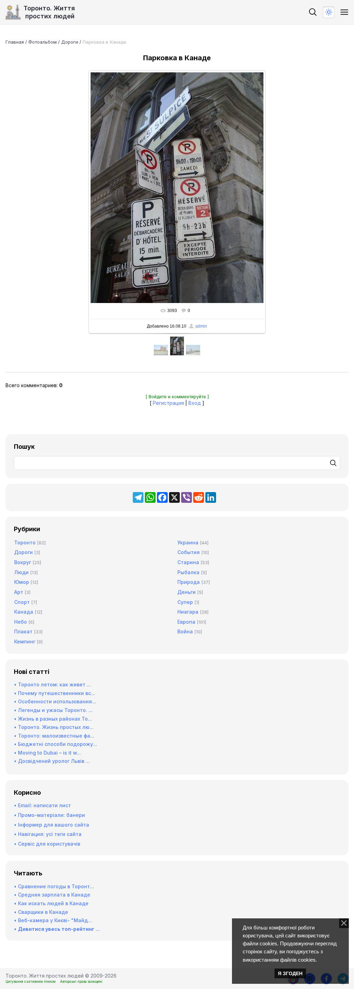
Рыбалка (188, 572)
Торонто (25, 542)
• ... (57, 929)
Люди (21, 572)
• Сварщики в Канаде (41, 912)
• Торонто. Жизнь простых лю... (54, 727)
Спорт (22, 602)
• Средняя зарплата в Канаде (52, 895)
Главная (15, 42)
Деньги (186, 592)
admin (201, 326)
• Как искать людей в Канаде (51, 903)
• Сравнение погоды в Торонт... (54, 886)
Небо (20, 622)
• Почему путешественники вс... (54, 693)
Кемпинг (24, 641)
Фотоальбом (42, 42)
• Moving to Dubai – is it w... (47, 753)
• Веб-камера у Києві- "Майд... (53, 920)
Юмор (21, 582)
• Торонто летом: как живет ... (52, 684)
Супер (185, 602)
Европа (186, 622)
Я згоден (290, 973)
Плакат (23, 631)
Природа (188, 582)
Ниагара (187, 612)
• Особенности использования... (55, 701)
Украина (187, 542)
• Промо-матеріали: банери (49, 815)
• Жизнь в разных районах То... (53, 719)
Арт (18, 592)
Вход (194, 403)
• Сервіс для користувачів (47, 844)
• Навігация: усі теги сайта (48, 834)
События (188, 552)
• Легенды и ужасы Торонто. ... (53, 710)
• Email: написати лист (42, 805)
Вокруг (22, 562)
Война (185, 631)
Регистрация (168, 403)
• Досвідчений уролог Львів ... (52, 761)
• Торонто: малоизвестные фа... (54, 736)
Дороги (69, 42)
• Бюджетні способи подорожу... (55, 744)
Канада (23, 612)
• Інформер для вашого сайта (51, 825)
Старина (188, 562)
